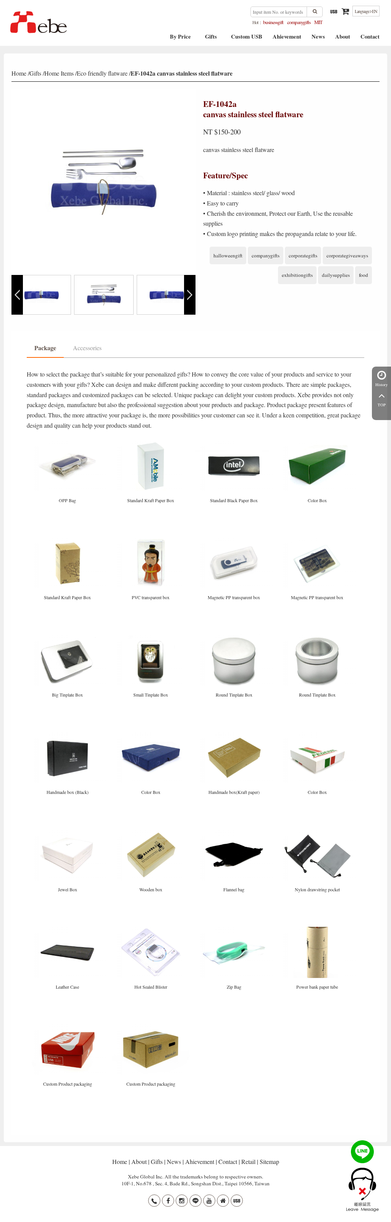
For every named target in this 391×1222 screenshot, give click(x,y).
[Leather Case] (68, 929)
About (342, 39)
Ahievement (287, 39)
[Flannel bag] (234, 832)
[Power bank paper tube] (317, 929)
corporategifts (303, 255)
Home (18, 73)
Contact (370, 39)
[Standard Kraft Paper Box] (151, 443)
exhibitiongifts (297, 275)
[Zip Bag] (234, 929)
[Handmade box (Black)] (68, 735)
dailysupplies (336, 275)
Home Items (59, 73)
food (363, 275)
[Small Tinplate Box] (151, 638)
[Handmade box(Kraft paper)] (234, 735)
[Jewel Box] (68, 832)
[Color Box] (317, 443)
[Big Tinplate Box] (68, 638)
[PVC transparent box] (151, 540)
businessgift (273, 22)
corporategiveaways (347, 255)
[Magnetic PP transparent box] (234, 540)
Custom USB (246, 39)
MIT (318, 22)
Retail (248, 1161)
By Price (180, 39)
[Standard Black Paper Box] (234, 443)
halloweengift (227, 255)
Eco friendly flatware (102, 73)
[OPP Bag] (68, 443)
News (318, 39)
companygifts (298, 22)
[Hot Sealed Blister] (151, 929)
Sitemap (269, 1161)
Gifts (211, 39)
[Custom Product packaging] (68, 1027)
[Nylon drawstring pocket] (317, 832)
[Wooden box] (151, 832)
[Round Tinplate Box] (234, 638)
